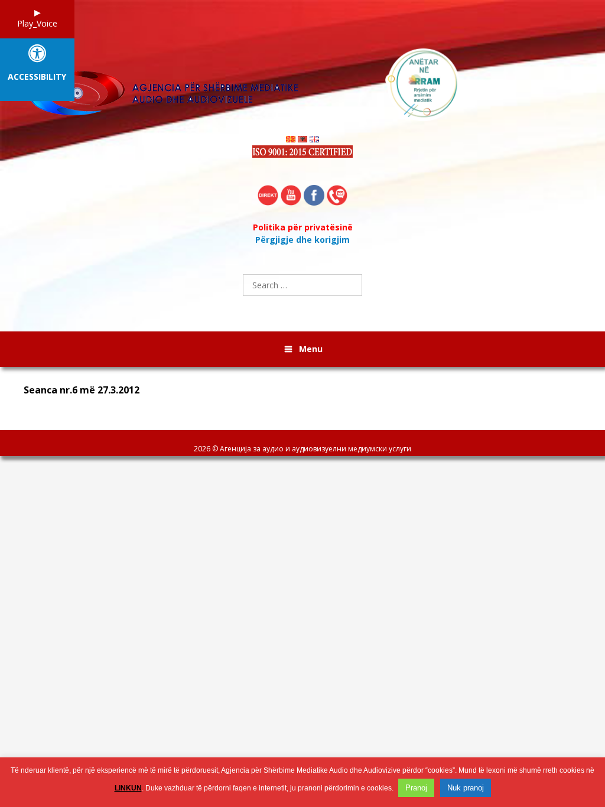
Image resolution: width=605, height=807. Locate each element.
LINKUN (128, 788)
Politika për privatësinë (303, 227)
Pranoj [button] (416, 787)
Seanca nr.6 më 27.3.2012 (81, 390)
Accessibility (37, 77)
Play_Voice (37, 23)
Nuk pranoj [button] (465, 787)
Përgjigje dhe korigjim (302, 239)
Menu (311, 348)
